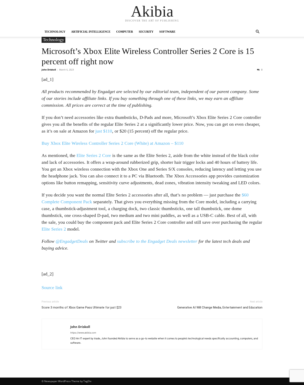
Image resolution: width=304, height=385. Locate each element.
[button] (257, 32)
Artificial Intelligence (90, 31)
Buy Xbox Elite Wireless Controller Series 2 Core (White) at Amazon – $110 (112, 143)
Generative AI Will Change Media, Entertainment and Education (219, 307)
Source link (52, 287)
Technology (54, 31)
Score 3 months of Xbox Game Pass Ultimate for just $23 (81, 307)
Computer (124, 31)
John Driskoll (49, 69)
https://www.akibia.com (83, 332)
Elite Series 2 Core (94, 155)
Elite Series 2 (54, 229)
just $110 (103, 131)
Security (146, 31)
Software (167, 31)
